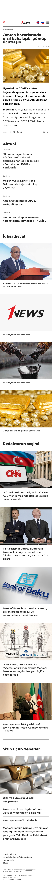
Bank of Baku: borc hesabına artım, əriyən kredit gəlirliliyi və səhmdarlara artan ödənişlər (25, 612)
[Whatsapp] (17, 132)
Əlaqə (5, 863)
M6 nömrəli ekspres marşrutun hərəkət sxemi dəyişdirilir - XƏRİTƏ (24, 219)
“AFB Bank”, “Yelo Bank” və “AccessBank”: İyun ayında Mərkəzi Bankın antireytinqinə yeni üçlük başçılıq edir (25, 669)
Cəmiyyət (6, 149)
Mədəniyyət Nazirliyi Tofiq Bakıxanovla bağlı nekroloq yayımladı (20, 184)
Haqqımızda (8, 860)
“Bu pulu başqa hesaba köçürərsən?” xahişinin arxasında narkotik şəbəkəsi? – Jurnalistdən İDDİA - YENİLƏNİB (21, 161)
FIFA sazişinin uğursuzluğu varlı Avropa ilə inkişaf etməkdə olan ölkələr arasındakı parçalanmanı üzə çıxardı (25, 553)
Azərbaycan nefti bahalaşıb (16, 335)
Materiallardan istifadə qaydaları (17, 857)
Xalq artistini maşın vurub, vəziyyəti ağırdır (19, 202)
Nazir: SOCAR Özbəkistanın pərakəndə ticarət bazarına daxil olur (25, 285)
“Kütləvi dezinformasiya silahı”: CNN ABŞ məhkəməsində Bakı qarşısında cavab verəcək (25, 496)
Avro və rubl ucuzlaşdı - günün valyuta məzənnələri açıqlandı (22, 811)
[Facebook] (11, 132)
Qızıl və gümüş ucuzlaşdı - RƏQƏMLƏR (19, 799)
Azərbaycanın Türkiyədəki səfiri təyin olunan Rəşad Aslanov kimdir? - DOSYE (25, 727)
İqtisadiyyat (8, 29)
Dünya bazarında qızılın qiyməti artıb (21, 431)
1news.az (29, 870)
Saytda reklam (9, 854)
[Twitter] (14, 132)
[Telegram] (21, 132)
